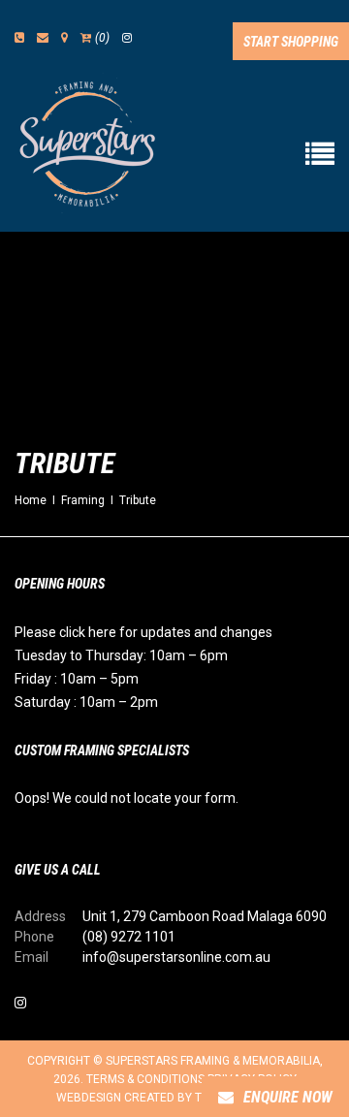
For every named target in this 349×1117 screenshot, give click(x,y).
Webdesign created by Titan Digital (165, 1097)
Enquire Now (288, 1097)
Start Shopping (290, 41)
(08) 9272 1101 (128, 936)
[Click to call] (19, 38)
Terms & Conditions (145, 1079)
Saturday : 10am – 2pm (86, 702)
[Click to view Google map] (64, 38)
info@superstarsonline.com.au (176, 957)
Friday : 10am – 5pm (77, 678)
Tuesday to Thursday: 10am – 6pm (121, 655)
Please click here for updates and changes (143, 632)
